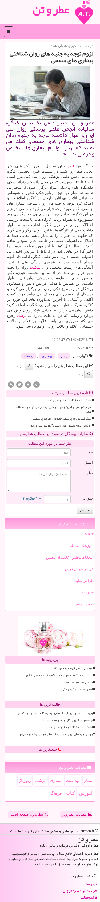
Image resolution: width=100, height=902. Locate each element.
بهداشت (73, 780)
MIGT (89, 534)
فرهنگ (56, 793)
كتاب (70, 793)
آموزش (85, 793)
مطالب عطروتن (75, 814)
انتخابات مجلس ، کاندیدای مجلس (70, 557)
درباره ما (91, 884)
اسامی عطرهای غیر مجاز (78, 682)
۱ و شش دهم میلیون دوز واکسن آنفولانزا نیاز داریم (60, 426)
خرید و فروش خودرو (79, 569)
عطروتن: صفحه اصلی (27, 814)
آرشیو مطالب (89, 898)
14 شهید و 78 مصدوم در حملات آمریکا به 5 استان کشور (59, 675)
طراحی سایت (84, 581)
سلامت (35, 267)
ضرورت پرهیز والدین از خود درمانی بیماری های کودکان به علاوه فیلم (53, 409)
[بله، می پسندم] (29, 366)
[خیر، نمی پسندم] (88, 374)
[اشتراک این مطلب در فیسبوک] (28, 384)
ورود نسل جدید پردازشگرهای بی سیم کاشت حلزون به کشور (55, 713)
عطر (71, 166)
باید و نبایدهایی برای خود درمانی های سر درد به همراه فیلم (56, 734)
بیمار (64, 356)
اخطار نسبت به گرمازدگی (77, 689)
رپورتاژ (25, 780)
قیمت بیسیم (85, 604)
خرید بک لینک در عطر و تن (80, 891)
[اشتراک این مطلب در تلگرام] (36, 384)
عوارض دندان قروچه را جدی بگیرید (71, 668)
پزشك (21, 316)
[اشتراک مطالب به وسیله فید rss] (11, 384)
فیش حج (87, 592)
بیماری (47, 356)
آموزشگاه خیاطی (81, 546)
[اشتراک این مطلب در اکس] (19, 384)
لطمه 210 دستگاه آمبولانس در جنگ (69, 400)
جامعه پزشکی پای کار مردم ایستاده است (68, 720)
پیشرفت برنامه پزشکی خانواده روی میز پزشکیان (61, 419)
